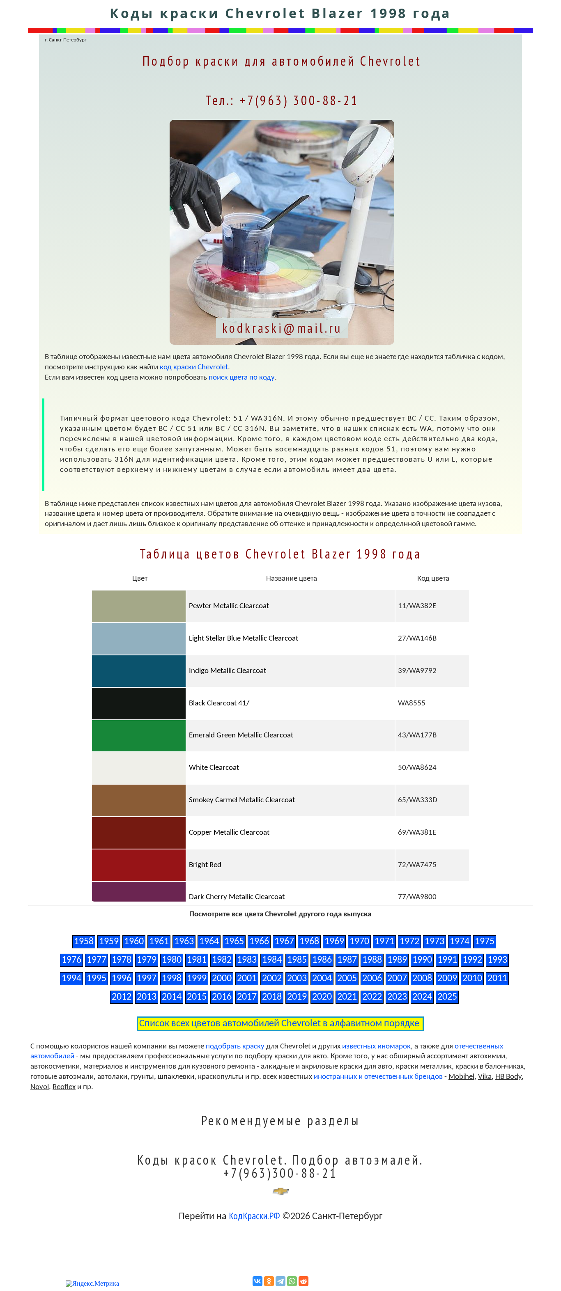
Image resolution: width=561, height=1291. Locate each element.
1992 (472, 960)
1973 (434, 942)
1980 (172, 960)
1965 (234, 942)
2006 (372, 979)
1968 (309, 942)
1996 (121, 979)
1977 (96, 960)
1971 (384, 942)
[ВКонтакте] (257, 1281)
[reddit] (303, 1281)
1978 (121, 960)
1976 (71, 960)
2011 (497, 979)
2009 (447, 979)
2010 (472, 979)
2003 (297, 979)
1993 (497, 960)
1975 (484, 942)
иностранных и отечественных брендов (378, 1077)
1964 (209, 942)
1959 (109, 942)
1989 (397, 960)
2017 (247, 997)
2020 (322, 997)
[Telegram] (280, 1281)
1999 (197, 979)
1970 (359, 942)
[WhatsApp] (292, 1281)
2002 (272, 979)
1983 (247, 960)
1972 (409, 942)
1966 (259, 942)
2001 (247, 979)
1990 (422, 960)
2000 (222, 979)
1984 (272, 960)
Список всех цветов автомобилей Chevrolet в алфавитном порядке (280, 1024)
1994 (71, 979)
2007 (397, 979)
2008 (422, 979)
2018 (272, 997)
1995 (96, 979)
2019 (297, 997)
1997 (146, 979)
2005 (347, 979)
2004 (322, 979)
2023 (397, 997)
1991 (447, 960)
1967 (284, 942)
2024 (422, 997)
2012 (121, 997)
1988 (372, 960)
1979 (146, 960)
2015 (197, 997)
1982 (222, 960)
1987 (347, 960)
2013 (146, 997)
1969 (334, 942)
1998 (172, 979)
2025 (447, 997)
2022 (372, 997)
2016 (222, 997)
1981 (197, 960)
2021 (347, 997)
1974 (459, 942)
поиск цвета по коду (242, 378)
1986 (322, 960)
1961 (159, 942)
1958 (84, 942)
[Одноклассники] (269, 1281)
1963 (184, 942)
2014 (172, 997)
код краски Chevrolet (194, 367)
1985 (297, 960)
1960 (134, 942)
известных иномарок (376, 1047)
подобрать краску (235, 1047)
